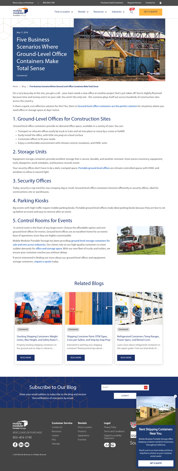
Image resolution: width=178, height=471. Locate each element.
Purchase (82, 440)
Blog (24, 87)
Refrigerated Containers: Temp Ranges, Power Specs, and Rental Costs (138, 338)
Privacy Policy (110, 427)
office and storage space (49, 248)
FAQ (54, 440)
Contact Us (150, 3)
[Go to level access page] (110, 444)
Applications (83, 436)
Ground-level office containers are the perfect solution (107, 106)
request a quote (42, 261)
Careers (55, 436)
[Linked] (21, 445)
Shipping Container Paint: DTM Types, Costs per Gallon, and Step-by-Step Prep (88, 338)
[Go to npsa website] (135, 424)
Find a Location (62, 12)
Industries (116, 12)
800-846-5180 (49, 3)
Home (15, 87)
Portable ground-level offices (94, 168)
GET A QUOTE (150, 12)
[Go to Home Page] (20, 12)
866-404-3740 (22, 437)
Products (82, 431)
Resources (99, 12)
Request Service (134, 3)
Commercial (23, 329)
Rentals (81, 12)
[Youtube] (26, 445)
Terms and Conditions (114, 431)
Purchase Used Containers (112, 3)
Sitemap (56, 444)
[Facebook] (15, 445)
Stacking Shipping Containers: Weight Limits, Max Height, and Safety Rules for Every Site (38, 338)
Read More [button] (25, 358)
